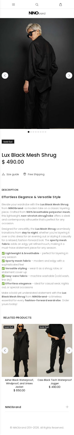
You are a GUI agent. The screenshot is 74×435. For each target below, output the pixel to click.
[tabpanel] (37, 73)
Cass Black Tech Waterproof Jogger (55, 381)
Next (69, 75)
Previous (5, 75)
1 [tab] (28, 132)
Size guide (13, 174)
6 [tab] (40, 132)
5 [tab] (38, 132)
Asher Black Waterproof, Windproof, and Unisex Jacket (19, 383)
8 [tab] (45, 132)
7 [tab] (43, 132)
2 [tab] (31, 132)
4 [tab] (36, 132)
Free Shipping (36, 174)
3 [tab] (33, 132)
